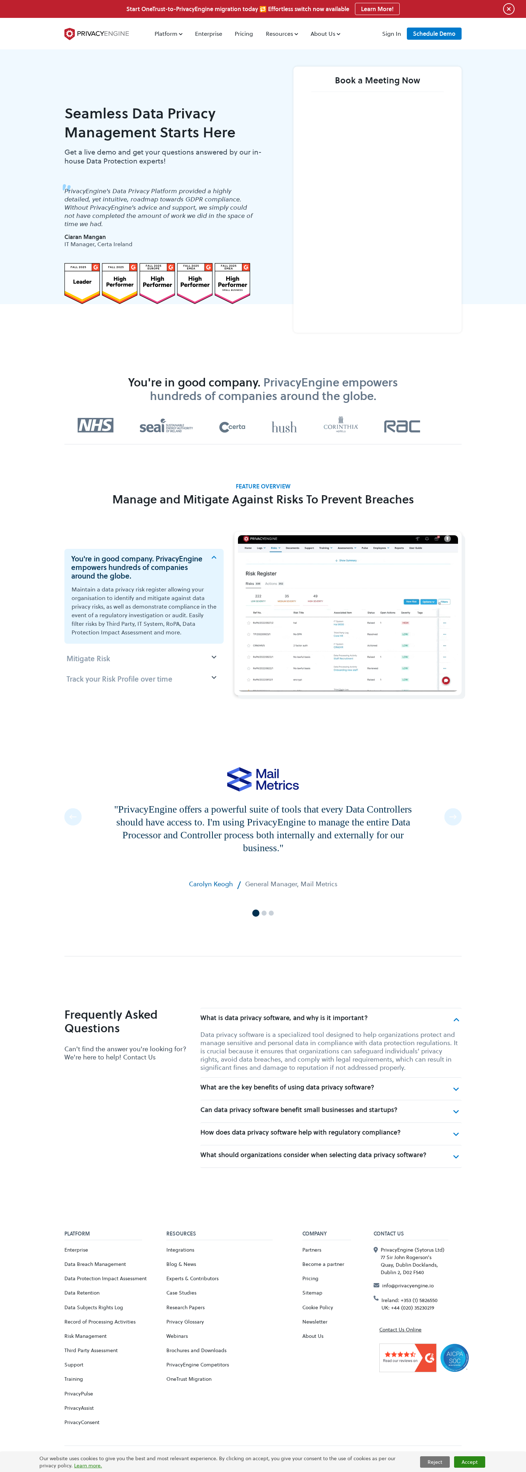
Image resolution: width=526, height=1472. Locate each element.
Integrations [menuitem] (180, 1249)
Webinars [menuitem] (177, 1335)
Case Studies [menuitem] (181, 1292)
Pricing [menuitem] (244, 33)
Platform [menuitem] (166, 33)
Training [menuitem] (73, 1378)
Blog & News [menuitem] (181, 1264)
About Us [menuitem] (323, 33)
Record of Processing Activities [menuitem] (100, 1321)
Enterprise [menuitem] (208, 33)
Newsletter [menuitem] (314, 1321)
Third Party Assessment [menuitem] (91, 1350)
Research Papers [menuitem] (185, 1307)
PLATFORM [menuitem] (77, 1234)
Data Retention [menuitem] (81, 1292)
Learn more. (88, 1465)
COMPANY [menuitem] (314, 1234)
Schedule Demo (434, 34)
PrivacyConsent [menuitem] (81, 1422)
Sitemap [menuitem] (312, 1292)
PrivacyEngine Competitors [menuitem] (197, 1364)
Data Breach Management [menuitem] (95, 1264)
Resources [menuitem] (279, 33)
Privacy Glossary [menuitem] (185, 1321)
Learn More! (377, 9)
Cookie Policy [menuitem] (317, 1307)
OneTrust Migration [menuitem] (188, 1378)
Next (453, 816)
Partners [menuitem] (311, 1249)
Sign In (391, 33)
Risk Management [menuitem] (85, 1335)
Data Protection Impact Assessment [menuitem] (105, 1278)
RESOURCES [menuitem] (181, 1234)
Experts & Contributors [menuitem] (192, 1278)
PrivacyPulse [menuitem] (78, 1393)
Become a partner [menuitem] (323, 1264)
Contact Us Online (400, 1329)
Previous (73, 816)
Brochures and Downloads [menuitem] (196, 1350)
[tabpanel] (161, 217)
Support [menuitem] (73, 1364)
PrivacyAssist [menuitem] (79, 1407)
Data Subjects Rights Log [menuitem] (93, 1307)
